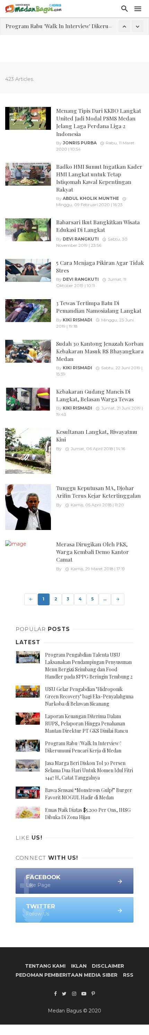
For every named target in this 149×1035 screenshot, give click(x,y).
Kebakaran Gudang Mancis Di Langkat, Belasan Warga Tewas (95, 395)
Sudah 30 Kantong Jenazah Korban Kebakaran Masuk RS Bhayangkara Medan (99, 351)
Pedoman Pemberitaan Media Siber (66, 975)
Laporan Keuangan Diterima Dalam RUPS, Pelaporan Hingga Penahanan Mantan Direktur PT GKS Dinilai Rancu (86, 723)
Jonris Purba (80, 142)
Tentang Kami (45, 966)
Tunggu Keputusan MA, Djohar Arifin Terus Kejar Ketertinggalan (98, 491)
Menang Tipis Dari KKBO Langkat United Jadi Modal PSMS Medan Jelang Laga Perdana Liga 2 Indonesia (98, 122)
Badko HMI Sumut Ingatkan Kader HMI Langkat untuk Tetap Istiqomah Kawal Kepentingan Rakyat (99, 178)
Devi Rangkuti (81, 239)
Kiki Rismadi (77, 319)
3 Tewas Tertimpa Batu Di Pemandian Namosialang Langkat (98, 306)
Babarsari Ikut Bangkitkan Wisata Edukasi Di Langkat (98, 225)
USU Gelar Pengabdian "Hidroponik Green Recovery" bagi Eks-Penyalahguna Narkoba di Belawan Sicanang (89, 696)
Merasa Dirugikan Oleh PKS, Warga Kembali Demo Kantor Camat (92, 551)
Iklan (79, 966)
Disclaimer (108, 966)
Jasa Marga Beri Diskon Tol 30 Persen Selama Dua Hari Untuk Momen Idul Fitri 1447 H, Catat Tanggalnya (89, 770)
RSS (128, 975)
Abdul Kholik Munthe (91, 198)
